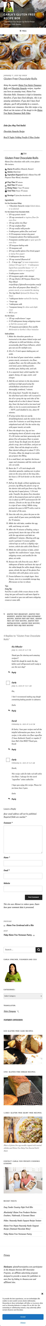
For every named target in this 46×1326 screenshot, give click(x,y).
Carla (24, 75)
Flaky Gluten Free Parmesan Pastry (18, 1234)
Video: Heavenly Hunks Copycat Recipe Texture (22, 1220)
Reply (14, 672)
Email (7, 870)
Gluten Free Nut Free (24, 619)
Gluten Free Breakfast (17, 614)
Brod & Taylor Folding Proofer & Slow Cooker (22, 137)
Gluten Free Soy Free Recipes (20, 625)
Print (24, 153)
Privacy (23, 1322)
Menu (24, 31)
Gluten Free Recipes (30, 623)
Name (7, 857)
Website (7, 883)
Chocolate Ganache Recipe (14, 131)
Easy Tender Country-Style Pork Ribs (18, 1207)
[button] (42, 1293)
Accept (23, 1317)
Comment (8, 823)
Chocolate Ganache (19, 88)
